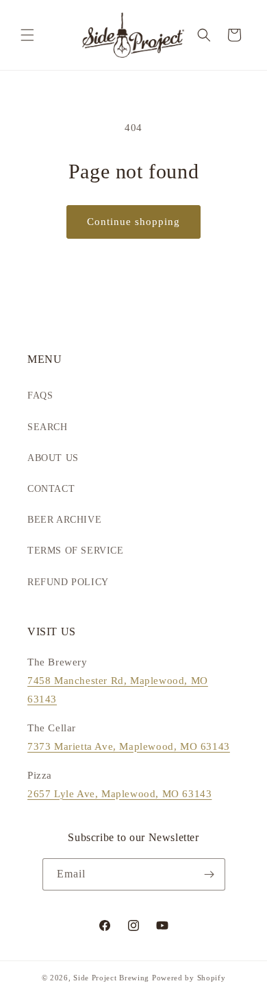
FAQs (40, 395)
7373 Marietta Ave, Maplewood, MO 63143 (128, 746)
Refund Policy (68, 582)
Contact (51, 489)
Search (47, 427)
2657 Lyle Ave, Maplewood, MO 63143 (119, 793)
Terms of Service (75, 550)
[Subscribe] (209, 874)
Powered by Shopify (189, 978)
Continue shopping (133, 221)
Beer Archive (64, 520)
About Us (53, 458)
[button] (27, 35)
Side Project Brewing (111, 978)
